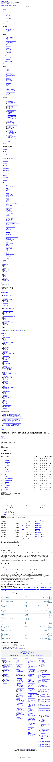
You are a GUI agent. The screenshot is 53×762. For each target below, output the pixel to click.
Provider (42, 726)
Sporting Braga (8, 480)
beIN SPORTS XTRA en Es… (10, 373)
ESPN (7, 189)
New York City (20, 685)
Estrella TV (8, 229)
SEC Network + (9, 248)
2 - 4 (23, 532)
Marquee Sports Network (8, 387)
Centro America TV (10, 227)
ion (6, 235)
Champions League (10, 37)
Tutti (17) (3, 517)
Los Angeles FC (10, 123)
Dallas (18, 704)
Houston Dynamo (11, 122)
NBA (42, 736)
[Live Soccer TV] (5, 1)
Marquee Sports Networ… (12, 237)
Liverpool (8, 71)
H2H (2, 446)
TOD (19, 548)
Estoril (6, 483)
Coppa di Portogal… (10, 49)
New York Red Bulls (11, 110)
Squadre (5, 63)
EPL (4, 273)
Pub (41, 728)
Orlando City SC (10, 111)
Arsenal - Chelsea (44, 703)
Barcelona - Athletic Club (42, 672)
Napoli (7, 85)
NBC (7, 190)
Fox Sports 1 (9, 196)
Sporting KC (20, 718)
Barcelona (8, 78)
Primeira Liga (9, 48)
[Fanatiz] (26, 330)
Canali (4, 143)
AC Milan (8, 84)
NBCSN (8, 209)
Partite (4, 9)
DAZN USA (9, 208)
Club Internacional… (11, 102)
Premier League (9, 42)
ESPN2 (7, 193)
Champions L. (6, 264)
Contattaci (43, 733)
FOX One (8, 233)
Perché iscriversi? (21, 645)
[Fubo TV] (3, 330)
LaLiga (7, 43)
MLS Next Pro (9, 240)
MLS (4, 270)
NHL (48, 736)
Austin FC (10, 137)
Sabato (7, 17)
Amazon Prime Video (11, 218)
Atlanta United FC (12, 115)
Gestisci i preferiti (5, 289)
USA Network (9, 206)
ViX (7, 252)
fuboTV (8, 204)
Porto (7, 88)
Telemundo (8, 210)
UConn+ (8, 250)
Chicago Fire (10, 103)
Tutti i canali (6, 258)
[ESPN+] (31, 330)
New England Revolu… (12, 105)
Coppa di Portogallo (39, 521)
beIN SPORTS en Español (9, 353)
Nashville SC (10, 101)
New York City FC (11, 108)
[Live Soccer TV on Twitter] (44, 709)
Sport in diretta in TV (45, 735)
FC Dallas (9, 126)
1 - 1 (23, 527)
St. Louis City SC (11, 127)
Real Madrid (9, 79)
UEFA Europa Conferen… (6, 668)
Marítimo (7, 463)
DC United (9, 113)
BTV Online (3, 590)
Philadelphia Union (12, 116)
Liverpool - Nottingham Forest (42, 677)
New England (20, 681)
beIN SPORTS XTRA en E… (12, 223)
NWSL (7, 31)
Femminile (5, 261)
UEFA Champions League (9, 316)
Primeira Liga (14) (21, 517)
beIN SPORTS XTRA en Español (31, 589)
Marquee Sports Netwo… (31, 716)
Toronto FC (10, 112)
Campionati (5, 23)
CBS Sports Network (10, 191)
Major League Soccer (10, 29)
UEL (4, 265)
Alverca (6, 487)
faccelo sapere (48, 560)
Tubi (7, 249)
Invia (15, 645)
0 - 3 (23, 530)
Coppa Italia (8, 52)
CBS (7, 188)
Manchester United (10, 74)
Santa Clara (7, 462)
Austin (18, 717)
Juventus (8, 81)
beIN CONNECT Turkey (12, 548)
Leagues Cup (9, 57)
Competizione (5, 287)
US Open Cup (9, 30)
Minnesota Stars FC (12, 132)
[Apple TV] (14, 330)
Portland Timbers (10, 131)
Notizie (4, 260)
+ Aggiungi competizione (8, 308)
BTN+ (7, 224)
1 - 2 (23, 534)
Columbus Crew (20, 696)
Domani (8, 15)
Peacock (8, 215)
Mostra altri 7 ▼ (26, 538)
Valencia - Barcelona (45, 701)
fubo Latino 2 (9, 234)
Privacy (42, 721)
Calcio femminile (44, 715)
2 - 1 (23, 525)
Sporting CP (7, 460)
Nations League (9, 39)
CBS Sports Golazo (10, 225)
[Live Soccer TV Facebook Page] (44, 706)
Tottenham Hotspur (10, 75)
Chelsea (8, 70)
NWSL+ (8, 244)
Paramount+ (8, 201)
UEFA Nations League (8, 322)
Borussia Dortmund (10, 90)
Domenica (8, 18)
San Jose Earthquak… (12, 125)
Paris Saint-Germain (10, 92)
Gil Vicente (7, 465)
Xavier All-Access (10, 254)
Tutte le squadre (6, 141)
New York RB (20, 686)
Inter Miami (19, 679)
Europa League (9, 38)
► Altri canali (4, 408)
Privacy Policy (9, 648)
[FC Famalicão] (3, 438)
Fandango (8, 230)
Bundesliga (8, 46)
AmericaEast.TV (9, 219)
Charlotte (19, 683)
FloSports (8, 232)
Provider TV (40, 658)
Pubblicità (43, 720)
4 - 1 (23, 521)
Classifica (3, 445)
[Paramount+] (20, 330)
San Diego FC (10, 133)
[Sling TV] (8, 330)
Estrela (6, 476)
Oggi (7, 14)
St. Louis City (20, 705)
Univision (8, 214)
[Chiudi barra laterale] (1, 428)
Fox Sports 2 (9, 199)
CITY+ (7, 228)
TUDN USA (9, 205)
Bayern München (10, 89)
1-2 (5, 514)
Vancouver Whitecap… (12, 121)
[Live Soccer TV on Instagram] (44, 711)
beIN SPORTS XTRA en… (31, 701)
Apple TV (8, 200)
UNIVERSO (9, 211)
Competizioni (4, 305)
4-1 (5, 512)
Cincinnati (19, 684)
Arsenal (7, 69)
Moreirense (7, 485)
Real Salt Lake (10, 130)
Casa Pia (7, 489)
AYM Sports (9, 220)
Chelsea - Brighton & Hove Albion (44, 679)
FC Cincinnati (10, 107)
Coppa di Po (6, 280)
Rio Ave (7, 474)
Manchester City (9, 73)
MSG (7, 242)
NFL (45, 736)
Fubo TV (43, 661)
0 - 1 (23, 523)
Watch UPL (8, 253)
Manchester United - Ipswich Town (44, 684)
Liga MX (8, 59)
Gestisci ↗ (7, 292)
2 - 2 (23, 520)
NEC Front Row (9, 243)
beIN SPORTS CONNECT (7, 589)
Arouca (6, 467)
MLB (42, 738)
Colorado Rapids (10, 128)
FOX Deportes (9, 213)
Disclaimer (43, 723)
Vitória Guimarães (9, 473)
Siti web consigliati (45, 729)
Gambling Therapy (30, 749)
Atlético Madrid (9, 80)
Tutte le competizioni (7, 61)
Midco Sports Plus (10, 239)
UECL (4, 268)
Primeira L (5, 279)
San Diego (19, 712)
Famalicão (3, 436)
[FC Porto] (2, 443)
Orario (11, 287)
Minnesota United (21, 710)
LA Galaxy (10, 135)
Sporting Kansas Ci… (12, 138)
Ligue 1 (7, 47)
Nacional (7, 471)
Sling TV (43, 660)
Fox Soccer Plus (9, 194)
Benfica (7, 87)
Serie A (7, 44)
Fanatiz (7, 185)
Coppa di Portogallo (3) (11, 517)
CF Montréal (10, 117)
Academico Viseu (9, 478)
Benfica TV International (45, 589)
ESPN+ (7, 198)
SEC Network (9, 247)
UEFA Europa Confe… (11, 41)
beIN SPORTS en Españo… (12, 203)
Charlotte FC (10, 106)
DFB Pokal (8, 51)
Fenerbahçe (8, 93)
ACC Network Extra (10, 217)
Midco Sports (9, 238)
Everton (8, 76)
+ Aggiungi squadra (7, 295)
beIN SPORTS (9, 186)
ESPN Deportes (9, 195)
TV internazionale (4, 447)
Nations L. (5, 266)
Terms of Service (18, 648)
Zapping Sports (9, 255)
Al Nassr (8, 94)
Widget (42, 719)
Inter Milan (8, 83)
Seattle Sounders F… (12, 136)
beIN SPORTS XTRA (11, 222)
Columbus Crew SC (12, 118)
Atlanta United (20, 691)
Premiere (8, 245)
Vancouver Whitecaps (18, 699)
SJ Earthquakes (20, 703)
